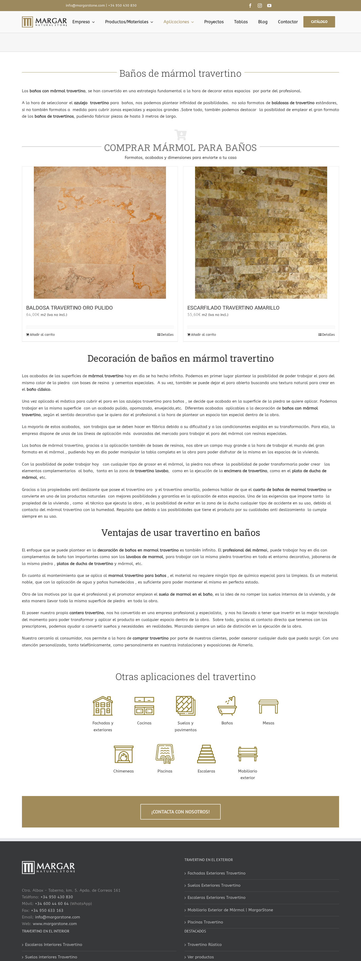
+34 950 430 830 (122, 5)
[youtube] (269, 5)
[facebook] (250, 5)
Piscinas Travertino (205, 922)
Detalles (167, 335)
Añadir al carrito (42, 335)
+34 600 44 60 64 (52, 903)
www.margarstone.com (55, 923)
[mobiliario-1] (248, 745)
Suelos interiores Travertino (51, 957)
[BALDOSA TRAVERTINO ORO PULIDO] (100, 233)
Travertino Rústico (205, 944)
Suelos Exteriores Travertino (214, 885)
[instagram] (260, 5)
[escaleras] (206, 745)
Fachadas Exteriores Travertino (217, 873)
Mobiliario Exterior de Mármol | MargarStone (230, 910)
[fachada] (103, 697)
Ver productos (201, 957)
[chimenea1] (124, 745)
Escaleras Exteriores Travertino (217, 897)
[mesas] (268, 697)
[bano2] (227, 697)
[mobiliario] (144, 697)
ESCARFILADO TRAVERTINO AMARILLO (233, 308)
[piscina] (165, 745)
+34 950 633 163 (47, 910)
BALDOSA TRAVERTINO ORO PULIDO (69, 308)
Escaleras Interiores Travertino (53, 944)
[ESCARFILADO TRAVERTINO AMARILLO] (261, 233)
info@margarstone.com (85, 5)
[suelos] (186, 697)
